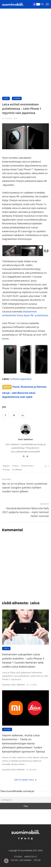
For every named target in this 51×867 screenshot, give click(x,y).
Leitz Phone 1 (28, 465)
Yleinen (16, 98)
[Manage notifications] (6, 860)
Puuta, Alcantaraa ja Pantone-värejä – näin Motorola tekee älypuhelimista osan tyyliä (24, 391)
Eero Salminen (25, 439)
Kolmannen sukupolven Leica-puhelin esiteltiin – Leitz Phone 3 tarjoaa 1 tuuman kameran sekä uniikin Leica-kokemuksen (23, 660)
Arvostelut (30, 856)
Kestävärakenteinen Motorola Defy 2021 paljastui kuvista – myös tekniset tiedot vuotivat (25, 512)
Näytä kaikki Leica (24, 779)
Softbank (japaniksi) (20, 379)
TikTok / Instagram (20, 860)
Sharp (6, 469)
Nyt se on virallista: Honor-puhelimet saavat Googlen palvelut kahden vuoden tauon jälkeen (24, 487)
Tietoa (37, 860)
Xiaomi (7, 729)
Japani (7, 465)
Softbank (18, 469)
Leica (6, 98)
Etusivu (18, 856)
